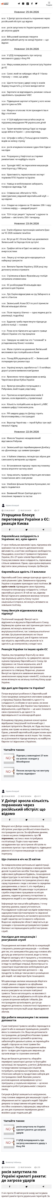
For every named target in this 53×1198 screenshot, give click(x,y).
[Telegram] (19, 4)
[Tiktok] (27, 4)
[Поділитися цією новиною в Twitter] (26, 530)
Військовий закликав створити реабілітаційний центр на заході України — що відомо (25, 39)
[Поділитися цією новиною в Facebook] (10, 530)
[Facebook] (32, 4)
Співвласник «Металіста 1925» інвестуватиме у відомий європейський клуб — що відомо (25, 196)
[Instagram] (23, 4)
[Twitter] (36, 4)
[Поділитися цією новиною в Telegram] (43, 530)
